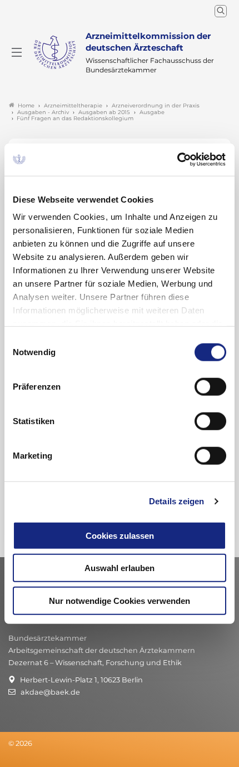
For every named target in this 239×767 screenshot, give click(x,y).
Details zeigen (176, 501)
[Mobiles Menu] (16, 52)
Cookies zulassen (120, 535)
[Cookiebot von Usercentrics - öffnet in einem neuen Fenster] (177, 160)
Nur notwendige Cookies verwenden (119, 600)
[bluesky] (8, 758)
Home (26, 105)
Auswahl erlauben (119, 568)
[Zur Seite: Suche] (220, 11)
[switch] (210, 386)
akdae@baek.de (50, 692)
